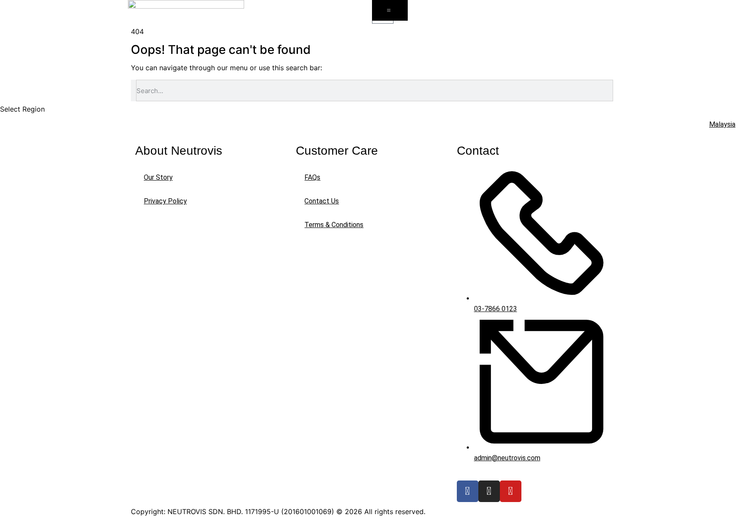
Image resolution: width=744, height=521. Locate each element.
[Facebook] (467, 491)
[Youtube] (510, 491)
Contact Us (321, 201)
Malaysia (722, 124)
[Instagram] (489, 491)
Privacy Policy (165, 201)
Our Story (158, 177)
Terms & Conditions (333, 225)
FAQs (312, 177)
